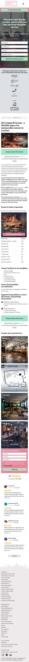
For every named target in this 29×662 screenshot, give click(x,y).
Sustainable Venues (6, 581)
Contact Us (4, 633)
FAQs (2, 635)
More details (14, 230)
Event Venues (4, 579)
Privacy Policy (8, 465)
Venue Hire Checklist (6, 646)
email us (22, 156)
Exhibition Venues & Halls (8, 574)
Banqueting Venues (6, 610)
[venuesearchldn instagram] (3, 655)
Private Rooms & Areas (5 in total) (13, 211)
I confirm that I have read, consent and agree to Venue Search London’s (14, 463)
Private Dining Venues (7, 608)
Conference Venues (6, 596)
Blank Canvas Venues (6, 616)
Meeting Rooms (5, 604)
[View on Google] (5, 486)
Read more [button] (7, 498)
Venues (9, 117)
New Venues (4, 619)
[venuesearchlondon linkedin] (11, 655)
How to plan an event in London (9, 644)
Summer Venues (5, 595)
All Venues (4, 572)
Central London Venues (7, 591)
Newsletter (4, 631)
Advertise (3, 642)
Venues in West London (7, 589)
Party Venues (4, 606)
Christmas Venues (6, 598)
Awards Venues (5, 612)
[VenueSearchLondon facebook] (7, 655)
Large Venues (4, 593)
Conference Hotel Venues (8, 600)
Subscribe (14, 469)
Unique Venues (5, 587)
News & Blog (4, 636)
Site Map (3, 627)
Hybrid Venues (5, 583)
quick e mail (23, 197)
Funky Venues (4, 614)
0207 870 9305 (5, 650)
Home (4, 117)
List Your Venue (5, 640)
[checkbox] (2, 462)
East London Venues (6, 585)
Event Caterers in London (7, 575)
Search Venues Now (15, 10)
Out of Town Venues (6, 621)
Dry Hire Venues (5, 577)
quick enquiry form (19, 187)
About (3, 625)
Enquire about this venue (14, 152)
